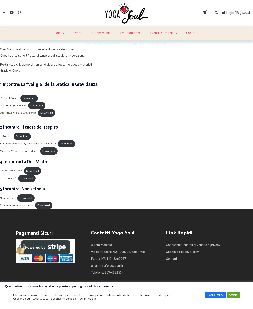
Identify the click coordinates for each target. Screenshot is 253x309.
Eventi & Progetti (162, 33)
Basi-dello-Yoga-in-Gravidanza (18, 113)
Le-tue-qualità (8, 178)
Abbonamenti (100, 33)
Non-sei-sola (7, 198)
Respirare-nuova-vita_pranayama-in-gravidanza (28, 143)
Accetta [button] (233, 295)
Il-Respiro (6, 136)
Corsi (57, 33)
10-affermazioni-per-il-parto (16, 205)
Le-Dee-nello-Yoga (11, 171)
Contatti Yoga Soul (112, 233)
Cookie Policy (215, 295)
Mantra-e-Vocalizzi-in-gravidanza (19, 151)
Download (29, 98)
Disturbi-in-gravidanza (13, 105)
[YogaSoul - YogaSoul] (126, 12)
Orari (77, 33)
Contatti (192, 33)
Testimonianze (130, 33)
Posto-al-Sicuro (9, 98)
